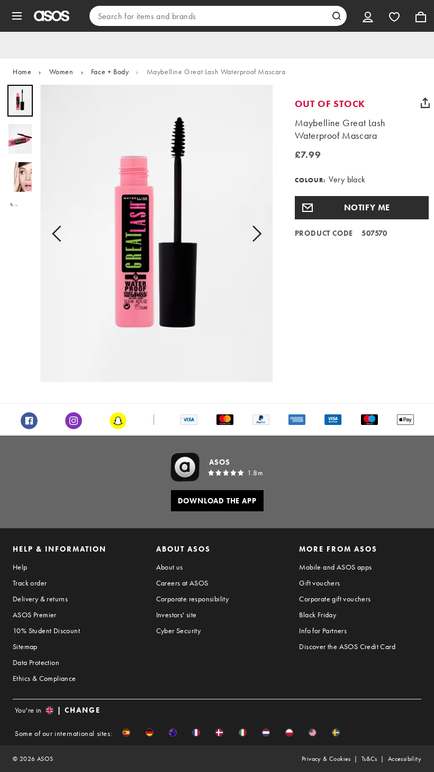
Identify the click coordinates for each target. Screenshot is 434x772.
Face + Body (110, 71)
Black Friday (317, 614)
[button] (362, 207)
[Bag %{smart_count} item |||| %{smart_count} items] (421, 16)
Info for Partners (323, 630)
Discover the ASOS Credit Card (347, 646)
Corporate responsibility (192, 599)
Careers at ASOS (182, 583)
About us (169, 567)
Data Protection (36, 662)
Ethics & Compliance (44, 678)
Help (20, 567)
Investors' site (176, 614)
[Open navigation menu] (17, 16)
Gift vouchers (319, 583)
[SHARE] (425, 102)
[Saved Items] (394, 16)
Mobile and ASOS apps (335, 567)
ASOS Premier (35, 614)
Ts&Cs (369, 759)
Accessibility (404, 759)
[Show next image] (253, 233)
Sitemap (25, 646)
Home (22, 71)
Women (61, 71)
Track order (30, 583)
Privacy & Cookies (326, 759)
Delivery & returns (40, 599)
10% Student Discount (46, 630)
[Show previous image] (59, 233)
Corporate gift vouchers (334, 599)
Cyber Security (178, 630)
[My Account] (368, 16)
